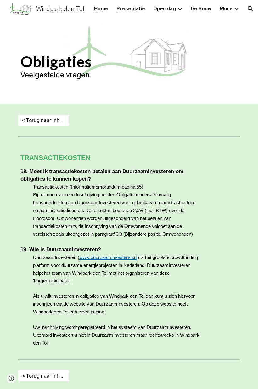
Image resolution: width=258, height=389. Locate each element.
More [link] (226, 9)
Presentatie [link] (130, 9)
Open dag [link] (164, 9)
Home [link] (101, 9)
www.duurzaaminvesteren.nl (108, 257)
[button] (250, 8)
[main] (129, 62)
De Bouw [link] (201, 9)
